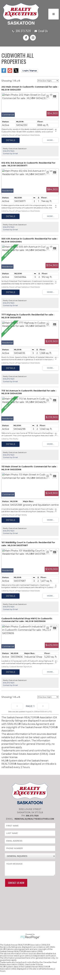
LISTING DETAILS (11, 140)
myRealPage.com (30, 937)
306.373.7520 (23, 31)
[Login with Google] (10, 72)
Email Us (43, 31)
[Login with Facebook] (3, 72)
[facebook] (26, 37)
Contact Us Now (16, 883)
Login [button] (29, 71)
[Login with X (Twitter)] (16, 72)
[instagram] (33, 37)
